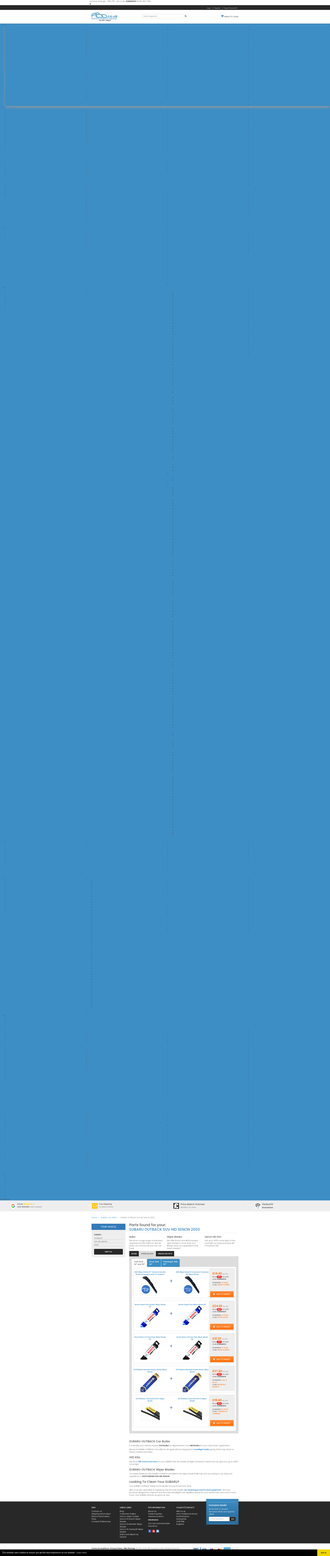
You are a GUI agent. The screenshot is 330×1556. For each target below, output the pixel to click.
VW (171, 773)
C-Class (178, 513)
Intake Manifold (176, 1072)
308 (176, 588)
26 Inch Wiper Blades (179, 274)
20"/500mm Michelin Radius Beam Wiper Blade (192, 1371)
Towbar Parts (13, 1066)
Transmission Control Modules (21, 1138)
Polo (177, 807)
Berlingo (178, 369)
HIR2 (90, 55)
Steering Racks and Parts (181, 1136)
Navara (178, 570)
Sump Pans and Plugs (180, 1087)
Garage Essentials (15, 1072)
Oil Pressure (175, 1077)
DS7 (176, 411)
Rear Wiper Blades (259, 236)
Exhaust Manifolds (259, 1054)
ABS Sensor (256, 1030)
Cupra (96, 904)
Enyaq (177, 701)
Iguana (91, 238)
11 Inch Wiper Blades (178, 236)
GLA (176, 531)
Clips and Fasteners (179, 1033)
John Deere (175, 472)
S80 (176, 758)
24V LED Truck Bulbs (16, 151)
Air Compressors (258, 850)
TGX (176, 493)
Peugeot (97, 969)
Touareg (178, 817)
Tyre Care (11, 850)
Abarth (96, 881)
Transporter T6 (181, 827)
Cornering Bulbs (14, 32)
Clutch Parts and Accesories (20, 1113)
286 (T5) (11, 184)
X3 (176, 354)
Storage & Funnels (178, 1169)
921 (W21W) (255, 84)
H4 (89, 35)
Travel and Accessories (17, 1195)
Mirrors (10, 1074)
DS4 (176, 408)
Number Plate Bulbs (16, 50)
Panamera (179, 611)
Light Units (11, 287)
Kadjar (178, 632)
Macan (178, 609)
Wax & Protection (177, 850)
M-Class (178, 534)
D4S (90, 213)
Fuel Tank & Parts (258, 1100)
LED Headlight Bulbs (16, 110)
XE (176, 465)
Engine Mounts (176, 1064)
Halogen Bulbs (13, 25)
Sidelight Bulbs (13, 35)
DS (171, 405)
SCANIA (173, 660)
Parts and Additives (260, 1066)
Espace (178, 627)
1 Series (178, 339)
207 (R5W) (255, 43)
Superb (178, 722)
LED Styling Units (95, 187)
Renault (96, 976)
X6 (176, 359)
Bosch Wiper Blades (97, 231)
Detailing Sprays (177, 858)
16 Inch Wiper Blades (179, 249)
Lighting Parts (13, 1082)
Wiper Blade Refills (259, 251)
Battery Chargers (177, 907)
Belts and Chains (15, 1030)
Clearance (12, 1180)
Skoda (96, 987)
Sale (9, 1174)
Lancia (173, 475)
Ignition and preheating (18, 1056)
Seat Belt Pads (257, 920)
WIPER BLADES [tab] (147, 1253)
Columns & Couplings (180, 1126)
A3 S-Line (179, 303)
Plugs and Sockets (96, 1061)
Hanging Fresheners (97, 845)
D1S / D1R (92, 135)
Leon (177, 683)
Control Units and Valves (99, 1113)
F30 (176, 349)
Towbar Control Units (16, 1154)
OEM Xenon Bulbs (15, 1190)
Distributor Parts (177, 1110)
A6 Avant (179, 318)
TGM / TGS (179, 490)
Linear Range (257, 333)
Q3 (176, 326)
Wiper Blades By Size (16, 233)
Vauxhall (173, 737)
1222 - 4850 (180, 501)
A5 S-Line (179, 313)
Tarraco (178, 688)
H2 (89, 30)
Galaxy (178, 439)
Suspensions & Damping (18, 1064)
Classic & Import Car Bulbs (19, 63)
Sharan (178, 812)
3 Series (178, 341)
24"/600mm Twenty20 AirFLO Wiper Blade (150, 1400)
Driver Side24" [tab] (154, 1263)
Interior (10, 1059)
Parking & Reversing (16, 894)
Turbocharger (176, 1092)
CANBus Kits (256, 328)
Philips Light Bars (14, 305)
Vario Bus (179, 549)
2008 (177, 580)
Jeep (95, 940)
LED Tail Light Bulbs (15, 128)
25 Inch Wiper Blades (179, 272)
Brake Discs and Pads (261, 1033)
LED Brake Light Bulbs (16, 125)
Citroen (96, 902)
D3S (90, 207)
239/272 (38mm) (95, 164)
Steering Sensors (177, 1138)
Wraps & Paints (14, 863)
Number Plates (13, 1077)
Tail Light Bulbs (13, 48)
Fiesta (177, 431)
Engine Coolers (95, 1115)
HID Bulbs (255, 202)
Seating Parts (257, 1115)
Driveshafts (12, 1118)
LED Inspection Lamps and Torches (186, 1162)
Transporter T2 (181, 822)
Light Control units (259, 1157)
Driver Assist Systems (98, 1059)
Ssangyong (98, 989)
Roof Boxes (12, 881)
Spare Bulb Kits (257, 889)
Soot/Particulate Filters (261, 1072)
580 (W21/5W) (257, 61)
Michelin (92, 236)
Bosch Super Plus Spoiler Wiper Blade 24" (150, 1305)
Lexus (95, 948)
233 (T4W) (255, 45)
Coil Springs (256, 1131)
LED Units (11, 143)
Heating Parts (94, 1123)
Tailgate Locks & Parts (261, 1120)
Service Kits (12, 1133)
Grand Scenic (181, 629)
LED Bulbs (11, 107)
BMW (172, 336)
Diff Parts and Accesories (18, 1115)
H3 (89, 32)
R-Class (178, 537)
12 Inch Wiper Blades (179, 238)
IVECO (96, 935)
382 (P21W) (174, 55)
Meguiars (255, 843)
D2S (90, 202)
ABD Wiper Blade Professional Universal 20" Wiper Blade (192, 1273)
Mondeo (178, 444)
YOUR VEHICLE (108, 1226)
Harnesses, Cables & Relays (263, 195)
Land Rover (175, 483)
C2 (176, 372)
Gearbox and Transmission (19, 1051)
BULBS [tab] (134, 1253)
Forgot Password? (230, 8)
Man (95, 951)
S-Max (177, 447)
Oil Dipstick (174, 1074)
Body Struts (175, 1030)
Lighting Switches (258, 1162)
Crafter (178, 786)
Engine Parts (12, 1041)
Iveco (172, 454)
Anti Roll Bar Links (258, 1128)
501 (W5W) (255, 48)
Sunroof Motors (258, 1118)
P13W (172, 146)
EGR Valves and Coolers (181, 1061)
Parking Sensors (258, 897)
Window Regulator (178, 1041)
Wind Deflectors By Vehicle (263, 879)
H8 (89, 40)
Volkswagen (93, 290)
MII (176, 686)
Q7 (176, 328)
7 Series (178, 346)
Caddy (178, 784)
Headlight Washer (96, 1154)
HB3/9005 (174, 215)
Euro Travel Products (260, 887)
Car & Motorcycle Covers (18, 853)
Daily (177, 457)
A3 (176, 300)
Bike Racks (12, 886)
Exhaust (10, 1043)
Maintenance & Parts (16, 1028)
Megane (178, 637)
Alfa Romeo (98, 884)
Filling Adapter (13, 1120)
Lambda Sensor (258, 1064)
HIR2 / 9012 (93, 112)
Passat (178, 804)
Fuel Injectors (257, 1092)
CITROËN (173, 367)
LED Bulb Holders (14, 146)
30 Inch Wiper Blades (179, 279)
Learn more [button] (81, 1552)
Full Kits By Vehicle (96, 879)
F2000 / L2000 (181, 488)
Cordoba (179, 678)
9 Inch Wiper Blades (179, 231)
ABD (90, 241)
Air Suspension (257, 1126)
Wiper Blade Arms (259, 243)
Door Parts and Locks (260, 1113)
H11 (89, 45)
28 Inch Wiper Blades (179, 277)
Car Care (11, 840)
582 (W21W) (175, 63)
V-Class (178, 547)
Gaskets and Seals (178, 1066)
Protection (174, 1164)
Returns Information (101, 1516)
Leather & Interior (177, 861)
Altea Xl (178, 673)
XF (176, 400)
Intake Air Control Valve (180, 1069)
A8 (176, 323)
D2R (90, 200)
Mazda (96, 953)
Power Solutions (14, 897)
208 (176, 585)
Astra (177, 740)
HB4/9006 (174, 218)
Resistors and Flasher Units (19, 148)
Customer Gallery (128, 1514)
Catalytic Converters (260, 1048)
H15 (89, 48)
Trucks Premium (182, 650)
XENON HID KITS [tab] (165, 1253)
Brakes (10, 1036)
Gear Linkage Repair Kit (17, 1128)
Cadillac (97, 894)
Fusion (178, 436)
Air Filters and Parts (259, 1077)
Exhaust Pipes (257, 1056)
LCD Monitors (257, 894)
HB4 (90, 53)
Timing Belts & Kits (96, 1033)
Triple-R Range (257, 341)
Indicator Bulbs (14, 37)
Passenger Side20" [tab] (170, 1263)
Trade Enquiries (155, 1514)
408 (176, 591)
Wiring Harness (95, 1072)
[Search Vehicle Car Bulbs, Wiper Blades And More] (185, 16)
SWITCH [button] (108, 1251)
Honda (96, 925)
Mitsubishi (97, 964)
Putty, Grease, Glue (178, 1167)
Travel (9, 876)
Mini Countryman (182, 562)
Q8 (176, 331)
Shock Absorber (258, 1136)
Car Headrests (13, 899)
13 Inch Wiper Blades (179, 241)
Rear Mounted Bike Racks (181, 886)
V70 (176, 765)
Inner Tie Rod (175, 1128)
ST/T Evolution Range (260, 339)
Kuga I (177, 441)
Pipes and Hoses (177, 1082)
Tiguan (178, 814)
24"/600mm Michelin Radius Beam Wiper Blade (150, 1371)
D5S (90, 215)
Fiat (171, 416)
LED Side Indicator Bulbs (18, 135)
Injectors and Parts (259, 1061)
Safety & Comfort (15, 904)
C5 (176, 380)
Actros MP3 (180, 506)
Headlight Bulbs (14, 27)
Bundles (173, 866)
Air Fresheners (13, 843)
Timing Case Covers (97, 1036)
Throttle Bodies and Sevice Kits (183, 1090)
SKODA (173, 696)
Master (178, 634)
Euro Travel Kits (257, 884)
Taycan (178, 614)
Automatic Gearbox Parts (18, 1110)
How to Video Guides (129, 1516)
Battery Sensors (95, 1054)
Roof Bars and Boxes (16, 1192)
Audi (253, 303)
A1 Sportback (180, 297)
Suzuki (96, 994)
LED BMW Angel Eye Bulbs (99, 184)
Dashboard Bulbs (15, 61)
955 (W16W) (93, 79)
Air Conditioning (95, 1110)
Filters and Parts (14, 1123)
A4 (176, 308)
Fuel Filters (255, 1079)
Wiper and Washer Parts (18, 1069)
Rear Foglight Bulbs (16, 43)
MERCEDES (174, 498)
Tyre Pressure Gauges (261, 856)
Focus (177, 434)
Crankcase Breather (179, 1056)
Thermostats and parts (99, 1128)
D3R (90, 205)
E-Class (178, 524)
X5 (176, 357)
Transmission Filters (260, 1084)
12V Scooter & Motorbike (18, 66)
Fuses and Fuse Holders (180, 1156)
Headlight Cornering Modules (264, 207)
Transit (178, 449)
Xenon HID (11, 192)
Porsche (173, 598)
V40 (176, 760)
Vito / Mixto (180, 552)
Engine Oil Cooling (96, 1120)
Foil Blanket (256, 912)
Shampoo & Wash (178, 843)
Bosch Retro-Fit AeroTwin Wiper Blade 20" (192, 1338)
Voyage (178, 832)
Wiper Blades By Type (17, 236)
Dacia (96, 907)
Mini (171, 557)
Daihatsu (97, 912)
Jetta (177, 796)
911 (176, 603)
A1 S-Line (178, 295)
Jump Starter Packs (16, 1023)
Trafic (177, 642)
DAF (171, 395)
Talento (178, 421)
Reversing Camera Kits (261, 899)
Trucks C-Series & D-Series (187, 645)
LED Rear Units (13, 295)
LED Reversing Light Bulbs (18, 133)
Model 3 (178, 732)
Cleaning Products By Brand (20, 848)
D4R (90, 210)
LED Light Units (13, 1187)
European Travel (14, 892)
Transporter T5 (181, 825)
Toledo (178, 691)
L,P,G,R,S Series (181, 665)
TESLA (172, 729)
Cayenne (179, 606)
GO (232, 1519)
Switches (92, 1069)
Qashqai (179, 573)
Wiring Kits (255, 346)
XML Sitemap (129, 1548)
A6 (176, 315)
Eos (176, 789)
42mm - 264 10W (14, 99)
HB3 (90, 50)
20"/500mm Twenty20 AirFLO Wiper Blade (192, 1400)
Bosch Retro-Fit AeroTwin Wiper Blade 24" (150, 1338)
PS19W (172, 148)
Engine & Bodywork (178, 871)
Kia (94, 943)
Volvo (96, 1005)
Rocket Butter (257, 845)
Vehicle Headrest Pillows (262, 918)
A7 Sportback (181, 321)
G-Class (178, 526)
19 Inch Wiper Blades (179, 256)
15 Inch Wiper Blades (179, 246)
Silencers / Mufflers (259, 1069)
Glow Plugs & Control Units (182, 1113)
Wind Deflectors (14, 884)
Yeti (176, 724)
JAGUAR (173, 462)
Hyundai (97, 928)
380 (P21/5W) (256, 55)
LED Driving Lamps (259, 318)
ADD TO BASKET (223, 1294)
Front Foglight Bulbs (16, 30)
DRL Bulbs (11, 40)
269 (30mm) (94, 169)
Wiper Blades (13, 228)
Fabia (177, 704)
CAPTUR (178, 621)
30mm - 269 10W (14, 94)
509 (9, 187)
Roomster (179, 717)
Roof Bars (11, 879)
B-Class (178, 511)
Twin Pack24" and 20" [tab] (139, 1263)
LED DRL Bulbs (13, 120)
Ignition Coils (175, 1115)
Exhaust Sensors (258, 1059)
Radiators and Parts (97, 1126)
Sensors (173, 1084)
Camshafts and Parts (179, 1051)
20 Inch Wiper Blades (179, 259)
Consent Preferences (101, 1521)
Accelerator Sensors (97, 1048)
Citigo (177, 699)
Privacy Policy (116, 1548)
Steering (11, 1061)
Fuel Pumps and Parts (261, 1095)
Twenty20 (92, 233)
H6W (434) (255, 50)
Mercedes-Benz (100, 956)
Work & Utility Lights (259, 323)
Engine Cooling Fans (97, 1118)
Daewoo (97, 910)
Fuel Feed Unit (257, 1090)
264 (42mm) (94, 166)
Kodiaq (178, 709)
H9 (89, 43)
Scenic (178, 639)
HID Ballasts (256, 197)
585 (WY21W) (175, 66)
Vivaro (177, 745)
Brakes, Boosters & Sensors (263, 1041)
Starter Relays (94, 1066)
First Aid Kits (256, 910)
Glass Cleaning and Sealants (183, 856)
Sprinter (178, 542)
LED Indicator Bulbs (15, 117)
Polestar (97, 971)
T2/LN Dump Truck (183, 544)
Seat (172, 670)
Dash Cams (12, 889)
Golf (176, 794)
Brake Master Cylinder (261, 1036)
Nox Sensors (256, 1102)
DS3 (176, 382)
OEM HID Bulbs (13, 195)
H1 (89, 27)
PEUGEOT (174, 578)
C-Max (178, 429)
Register (217, 8)
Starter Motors (94, 1064)
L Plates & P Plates (15, 912)
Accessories (175, 868)
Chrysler (97, 899)
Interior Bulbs (13, 58)
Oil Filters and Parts (259, 1082)
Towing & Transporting (17, 907)
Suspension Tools (259, 1146)
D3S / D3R (92, 141)
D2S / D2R (92, 138)
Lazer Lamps (13, 303)
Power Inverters (176, 912)
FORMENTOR (180, 390)
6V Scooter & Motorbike (18, 68)
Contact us (97, 1511)
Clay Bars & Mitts (177, 848)
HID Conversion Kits (16, 197)
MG (95, 958)
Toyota (96, 997)
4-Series (178, 663)
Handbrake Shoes (259, 1043)
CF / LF (177, 398)
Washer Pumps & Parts (98, 1164)
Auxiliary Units (13, 300)
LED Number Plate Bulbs (17, 130)
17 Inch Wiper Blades (179, 251)
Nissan (173, 567)
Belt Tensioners (95, 1030)
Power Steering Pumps (180, 1133)
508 (176, 593)
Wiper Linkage (94, 1159)
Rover (96, 979)
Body (9, 1033)
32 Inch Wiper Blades (179, 282)
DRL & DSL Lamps (258, 315)
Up (176, 830)
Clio (176, 624)
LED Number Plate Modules (263, 297)
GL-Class (179, 529)
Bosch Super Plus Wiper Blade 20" (192, 1304)
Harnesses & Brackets (17, 308)
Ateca (177, 675)
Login (209, 8)
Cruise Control (94, 1056)
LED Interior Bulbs (14, 138)
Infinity (96, 930)
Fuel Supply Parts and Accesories (266, 1097)
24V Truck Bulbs (14, 71)
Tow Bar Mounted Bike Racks (183, 892)
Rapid (177, 714)
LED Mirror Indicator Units (18, 297)
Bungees (174, 925)
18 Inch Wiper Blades (179, 254)
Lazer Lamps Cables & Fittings (264, 352)
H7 (89, 37)
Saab (95, 982)
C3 (176, 375)
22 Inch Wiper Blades (179, 264)
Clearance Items (155, 1516)
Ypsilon (178, 477)
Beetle (177, 778)
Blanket (254, 907)
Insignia (178, 742)
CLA (176, 516)
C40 (176, 753)
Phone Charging (258, 925)
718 (176, 601)
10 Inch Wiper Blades (179, 233)
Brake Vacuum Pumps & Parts (264, 1038)
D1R (89, 195)
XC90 (177, 768)
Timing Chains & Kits (97, 1038)
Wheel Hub (255, 1149)
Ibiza (177, 681)
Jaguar (96, 938)
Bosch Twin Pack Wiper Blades (264, 238)
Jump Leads (175, 910)
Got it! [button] (323, 1553)
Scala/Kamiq (181, 719)
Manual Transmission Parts (19, 1131)
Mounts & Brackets (259, 336)
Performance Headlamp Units (20, 290)
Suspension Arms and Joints (264, 1144)
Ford (172, 426)
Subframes (256, 1141)
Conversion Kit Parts (16, 200)
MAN (171, 485)
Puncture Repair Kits (260, 853)
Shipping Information (101, 1514)
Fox (176, 791)
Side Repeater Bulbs (16, 55)
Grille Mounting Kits (259, 331)
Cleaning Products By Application (22, 845)
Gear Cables (13, 1126)
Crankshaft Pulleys (178, 1059)
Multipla (178, 418)
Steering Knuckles (259, 1138)
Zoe (176, 655)
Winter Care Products (17, 861)
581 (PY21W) (175, 61)
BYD (95, 892)
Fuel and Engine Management (21, 1048)
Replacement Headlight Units (20, 292)
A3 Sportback (181, 305)
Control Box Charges (179, 1054)
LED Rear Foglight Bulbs (17, 123)
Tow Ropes (174, 928)
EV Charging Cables (16, 1020)
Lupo (177, 802)
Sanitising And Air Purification (20, 858)
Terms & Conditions (100, 1548)
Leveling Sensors (258, 1133)
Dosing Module (258, 1051)
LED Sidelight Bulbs (15, 115)
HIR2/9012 (174, 220)
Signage (11, 1079)
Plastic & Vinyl (176, 863)
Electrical (11, 1038)
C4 (176, 377)
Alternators (93, 1051)
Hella (90, 243)
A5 (176, 310)
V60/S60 (178, 763)
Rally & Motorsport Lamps (262, 321)
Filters (9, 1046)
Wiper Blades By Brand (17, 231)
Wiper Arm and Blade (260, 246)
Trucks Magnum (182, 647)
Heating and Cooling (16, 1054)
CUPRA (172, 387)
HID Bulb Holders (258, 200)
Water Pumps (176, 1095)
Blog (122, 1511)
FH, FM (177, 755)
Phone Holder (257, 928)
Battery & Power (14, 1015)
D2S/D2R (173, 223)
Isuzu (95, 933)
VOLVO (173, 750)
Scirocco (179, 809)
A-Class (178, 503)
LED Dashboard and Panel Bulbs (21, 141)
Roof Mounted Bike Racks (181, 889)
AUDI (172, 290)
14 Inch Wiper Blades (179, 243)
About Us (152, 1511)
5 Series (178, 344)
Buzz (177, 781)
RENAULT (173, 619)
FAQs (94, 1519)
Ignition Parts (175, 1118)
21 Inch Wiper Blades (179, 261)
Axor (177, 508)
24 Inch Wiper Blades (179, 269)
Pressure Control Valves (262, 1105)
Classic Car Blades (259, 249)
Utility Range (256, 344)
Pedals (173, 1036)
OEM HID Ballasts (258, 210)
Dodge (96, 915)
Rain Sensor (93, 1156)
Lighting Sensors (258, 1159)
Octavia (178, 711)
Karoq (177, 706)
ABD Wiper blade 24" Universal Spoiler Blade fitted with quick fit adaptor (150, 1273)
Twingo (178, 652)
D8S (90, 218)
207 (176, 583)
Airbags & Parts (258, 1110)
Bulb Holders (256, 1154)
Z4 (176, 362)
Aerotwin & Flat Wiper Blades (264, 231)
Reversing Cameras (260, 902)
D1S (89, 197)
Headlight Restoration (17, 856)
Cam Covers (175, 1048)
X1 (175, 351)
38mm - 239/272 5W (16, 97)
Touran (178, 820)
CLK (176, 519)
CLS (176, 521)
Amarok (178, 776)
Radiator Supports (178, 1038)
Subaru (96, 992)
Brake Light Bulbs (15, 45)
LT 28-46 (178, 799)
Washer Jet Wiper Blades (262, 241)
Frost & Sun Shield (259, 915)
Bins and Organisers (16, 902)
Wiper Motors (94, 1162)
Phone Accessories (16, 910)
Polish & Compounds (179, 845)
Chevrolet (97, 897)
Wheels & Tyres (176, 853)
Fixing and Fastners (178, 1154)
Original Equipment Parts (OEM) (21, 202)
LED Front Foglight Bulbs (18, 112)
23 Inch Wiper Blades (179, 267)
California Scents (96, 843)
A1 (175, 292)
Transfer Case (13, 1136)
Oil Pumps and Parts (179, 1079)
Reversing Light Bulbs (16, 53)
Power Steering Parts (179, 1131)
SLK (176, 539)
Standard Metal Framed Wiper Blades (268, 233)
